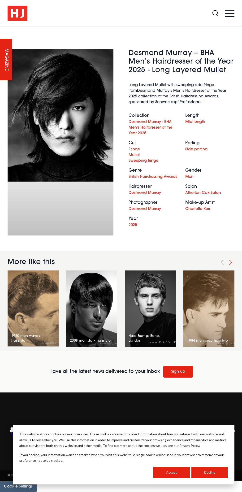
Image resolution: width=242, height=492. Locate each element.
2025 (133, 225)
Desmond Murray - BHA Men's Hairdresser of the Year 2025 (150, 127)
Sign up (178, 372)
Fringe (134, 149)
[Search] (215, 13)
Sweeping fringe (143, 161)
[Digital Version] (4, 29)
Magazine (6, 59)
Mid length (195, 122)
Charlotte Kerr (197, 209)
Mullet (134, 155)
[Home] (17, 13)
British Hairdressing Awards (153, 177)
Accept (171, 472)
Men (189, 177)
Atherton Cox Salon (203, 193)
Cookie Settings (18, 486)
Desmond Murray (145, 193)
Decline (209, 472)
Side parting (196, 149)
